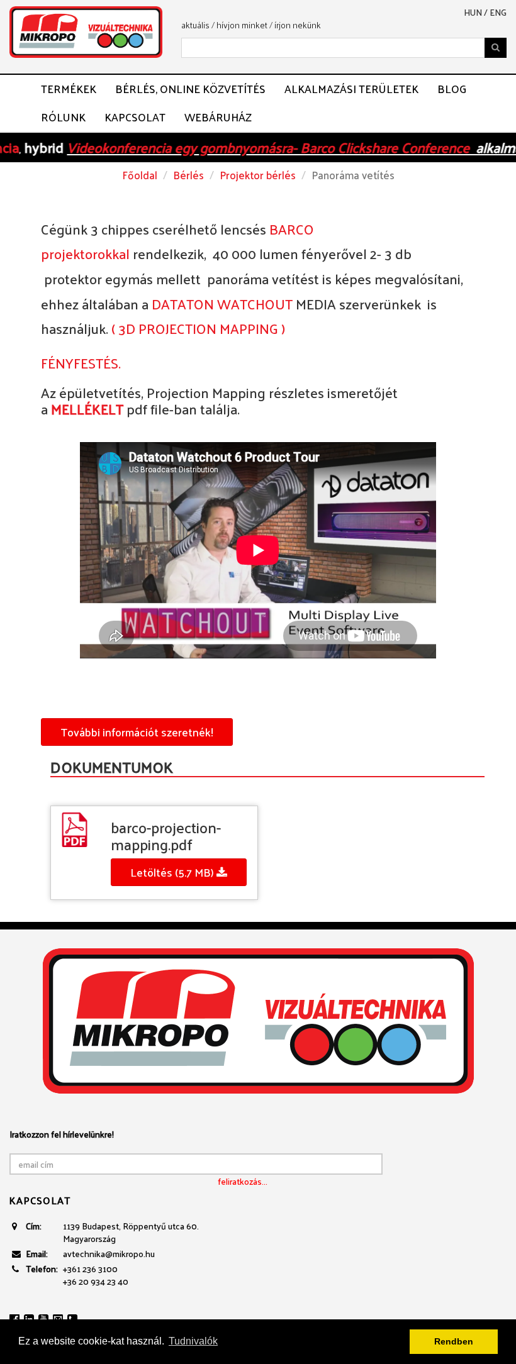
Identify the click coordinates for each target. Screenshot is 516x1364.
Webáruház (218, 117)
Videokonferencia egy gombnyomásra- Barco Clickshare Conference (237, 147)
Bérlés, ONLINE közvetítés (190, 89)
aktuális (195, 25)
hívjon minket (241, 25)
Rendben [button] (453, 1341)
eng (498, 12)
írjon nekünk (297, 25)
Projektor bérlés (258, 174)
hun (473, 12)
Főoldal (139, 174)
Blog (451, 89)
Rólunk (63, 117)
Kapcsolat (134, 117)
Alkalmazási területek (351, 89)
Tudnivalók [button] (193, 1341)
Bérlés (188, 174)
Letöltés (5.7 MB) (173, 872)
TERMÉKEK (68, 89)
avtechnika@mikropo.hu (109, 1253)
